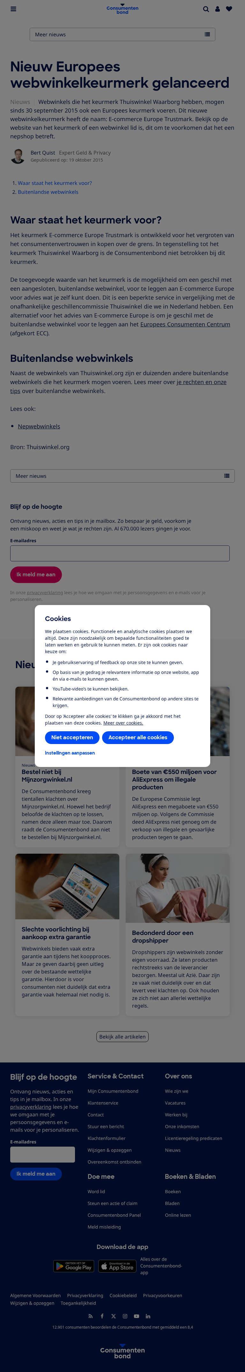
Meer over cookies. (123, 723)
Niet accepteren (72, 737)
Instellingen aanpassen (70, 753)
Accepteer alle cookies (137, 737)
